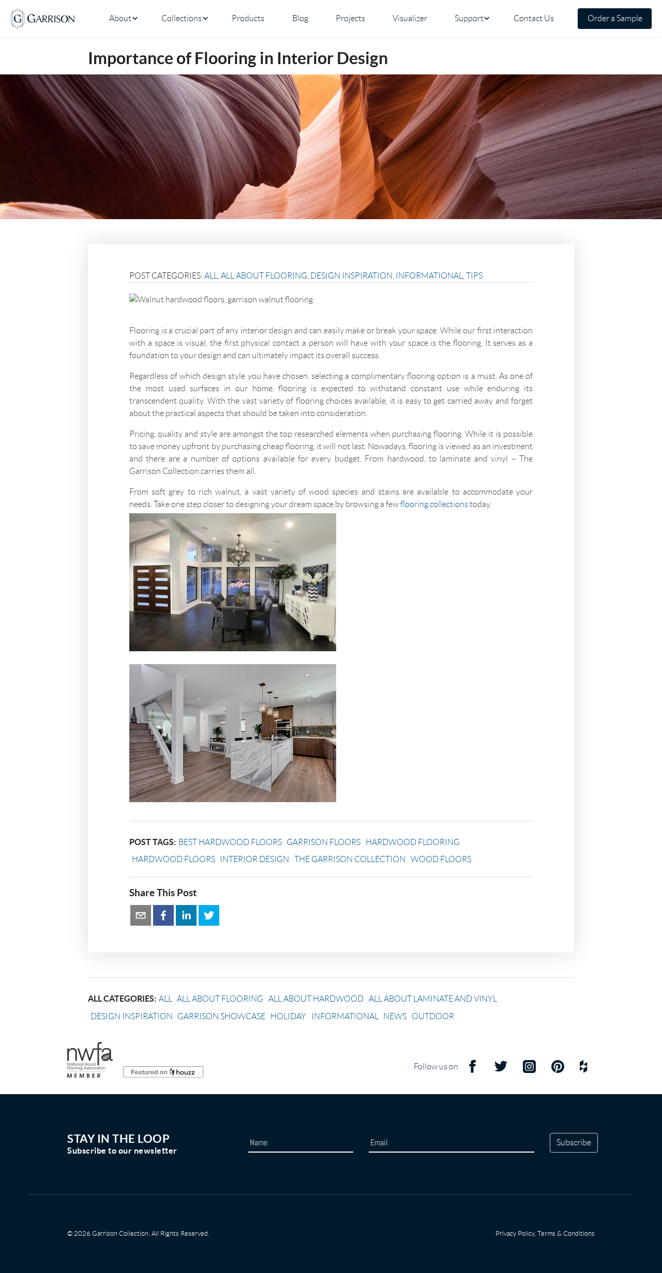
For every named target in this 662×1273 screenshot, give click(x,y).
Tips (474, 275)
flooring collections (434, 504)
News (395, 1016)
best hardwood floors (230, 842)
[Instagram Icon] (529, 1071)
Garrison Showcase (221, 1016)
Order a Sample (615, 18)
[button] (140, 915)
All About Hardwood (316, 998)
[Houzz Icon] (583, 1071)
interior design (254, 859)
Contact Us (534, 18)
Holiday (288, 1016)
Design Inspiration (351, 275)
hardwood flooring (413, 842)
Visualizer (410, 18)
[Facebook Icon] (472, 1071)
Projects (350, 18)
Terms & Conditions (566, 1233)
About (120, 18)
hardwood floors (173, 859)
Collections (181, 18)
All (211, 275)
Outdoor (433, 1016)
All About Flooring (264, 275)
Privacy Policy (514, 1233)
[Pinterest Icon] (558, 1071)
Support (469, 18)
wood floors (441, 859)
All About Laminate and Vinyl (433, 998)
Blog (300, 18)
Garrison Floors (323, 842)
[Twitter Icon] (501, 1071)
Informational (429, 275)
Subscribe (573, 1142)
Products (248, 18)
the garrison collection (349, 859)
